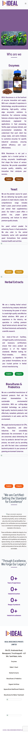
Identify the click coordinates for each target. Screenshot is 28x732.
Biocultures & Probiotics (14, 679)
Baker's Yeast (14, 667)
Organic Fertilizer (14, 684)
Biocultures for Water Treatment (14, 695)
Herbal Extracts (14, 673)
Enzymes (14, 661)
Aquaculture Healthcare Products (14, 689)
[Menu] (25, 3)
